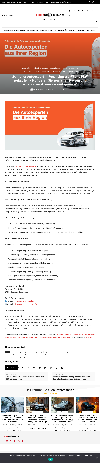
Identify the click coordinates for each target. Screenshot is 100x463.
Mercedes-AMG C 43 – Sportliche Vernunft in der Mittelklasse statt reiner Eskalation (87, 419)
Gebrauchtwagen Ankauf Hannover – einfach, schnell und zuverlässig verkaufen (12, 419)
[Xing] (69, 15)
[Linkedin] (78, 10)
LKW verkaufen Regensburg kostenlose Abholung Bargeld (49, 355)
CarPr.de (88, 337)
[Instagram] (74, 10)
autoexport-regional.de (24, 301)
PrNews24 (40, 90)
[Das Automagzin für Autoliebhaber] (50, 15)
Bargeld (46, 352)
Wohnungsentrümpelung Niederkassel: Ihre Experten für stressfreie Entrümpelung (72, 378)
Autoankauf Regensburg (18, 352)
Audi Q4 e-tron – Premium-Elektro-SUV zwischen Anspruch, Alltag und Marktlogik (37, 419)
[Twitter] (92, 10)
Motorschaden (72, 355)
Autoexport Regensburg (26, 166)
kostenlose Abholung (12, 355)
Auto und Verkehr (58, 72)
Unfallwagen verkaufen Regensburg (16, 357)
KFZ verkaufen (77, 352)
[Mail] (83, 10)
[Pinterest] (34, 367)
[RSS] (87, 10)
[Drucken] (62, 367)
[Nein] (97, 458)
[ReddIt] (50, 367)
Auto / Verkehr (27, 68)
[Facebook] (69, 10)
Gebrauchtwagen (56, 352)
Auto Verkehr (72, 72)
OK (51, 459)
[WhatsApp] (39, 367)
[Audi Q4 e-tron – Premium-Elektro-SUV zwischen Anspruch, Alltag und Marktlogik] (37, 405)
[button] (96, 21)
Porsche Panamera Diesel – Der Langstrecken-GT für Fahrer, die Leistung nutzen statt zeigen (62, 419)
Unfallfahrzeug (83, 355)
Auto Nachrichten (42, 72)
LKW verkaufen (25, 355)
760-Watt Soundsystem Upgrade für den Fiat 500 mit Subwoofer (25, 378)
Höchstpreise (67, 352)
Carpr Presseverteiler (12, 430)
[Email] (56, 367)
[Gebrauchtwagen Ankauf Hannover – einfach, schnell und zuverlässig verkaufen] (12, 405)
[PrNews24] (32, 89)
